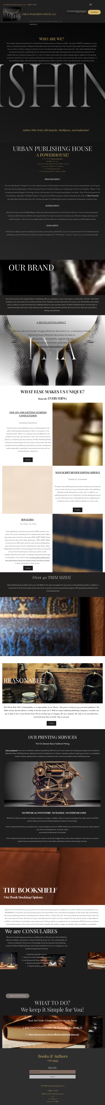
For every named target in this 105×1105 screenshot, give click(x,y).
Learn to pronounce (57, 159)
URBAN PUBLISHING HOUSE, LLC (39, 14)
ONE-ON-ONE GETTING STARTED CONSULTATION (28, 414)
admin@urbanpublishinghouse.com (14, 5)
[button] (99, 4)
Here (55, 1060)
